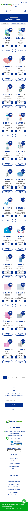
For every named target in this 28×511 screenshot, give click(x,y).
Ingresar (24, 2)
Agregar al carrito (7, 50)
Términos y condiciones (14, 481)
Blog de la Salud (14, 492)
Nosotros (14, 479)
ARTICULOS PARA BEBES (18, 24)
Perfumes (14, 461)
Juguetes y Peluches (14, 463)
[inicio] (6, 5)
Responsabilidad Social (14, 487)
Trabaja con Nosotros (14, 495)
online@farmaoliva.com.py (15, 435)
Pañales (14, 469)
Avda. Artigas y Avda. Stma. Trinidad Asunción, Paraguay (15, 432)
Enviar (14, 405)
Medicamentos (14, 458)
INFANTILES (5, 24)
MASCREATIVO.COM (17, 508)
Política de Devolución (14, 484)
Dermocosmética (14, 466)
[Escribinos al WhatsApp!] (24, 501)
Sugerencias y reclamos (14, 489)
